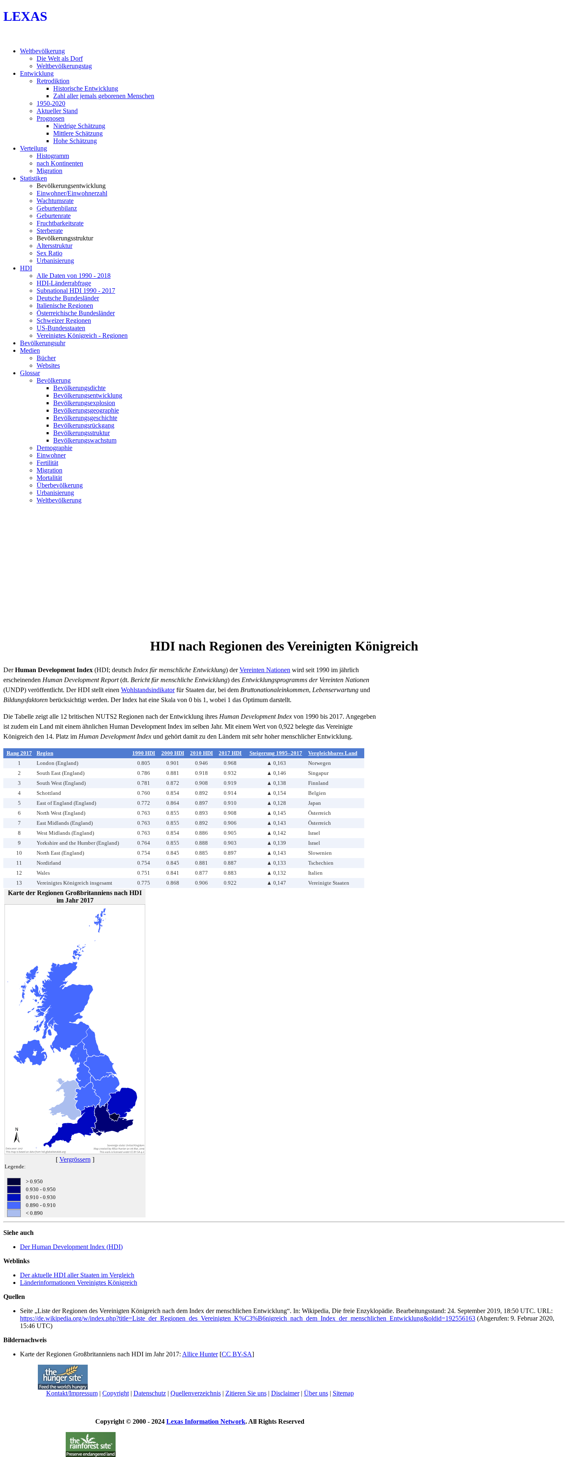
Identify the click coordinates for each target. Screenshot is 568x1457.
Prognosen (50, 118)
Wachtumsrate (55, 200)
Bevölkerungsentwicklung (87, 395)
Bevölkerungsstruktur (81, 432)
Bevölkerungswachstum (84, 440)
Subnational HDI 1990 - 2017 (76, 290)
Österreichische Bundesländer (76, 313)
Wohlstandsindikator (148, 689)
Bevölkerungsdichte (79, 387)
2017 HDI (230, 753)
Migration (49, 170)
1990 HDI (143, 753)
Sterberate (50, 230)
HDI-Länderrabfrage (64, 283)
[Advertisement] (284, 569)
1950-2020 (51, 103)
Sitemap (343, 1393)
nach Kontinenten (60, 163)
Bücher (46, 357)
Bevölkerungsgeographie (86, 410)
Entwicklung (37, 73)
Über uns (316, 1393)
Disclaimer (285, 1393)
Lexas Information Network (205, 1421)
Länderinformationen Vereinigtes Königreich (78, 1282)
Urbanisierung (55, 260)
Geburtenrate (54, 215)
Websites (48, 365)
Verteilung (33, 148)
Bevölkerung (54, 380)
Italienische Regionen (65, 305)
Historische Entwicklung (85, 88)
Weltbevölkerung (42, 50)
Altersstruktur (54, 245)
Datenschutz (149, 1393)
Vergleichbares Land (332, 753)
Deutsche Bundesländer (68, 298)
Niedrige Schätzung (79, 125)
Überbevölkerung (60, 485)
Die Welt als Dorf (60, 58)
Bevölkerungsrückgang (83, 425)
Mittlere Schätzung (78, 133)
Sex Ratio (49, 253)
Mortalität (49, 477)
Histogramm (53, 155)
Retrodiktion (53, 80)
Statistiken (33, 178)
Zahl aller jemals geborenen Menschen (103, 95)
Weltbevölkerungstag (64, 65)
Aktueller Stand (57, 110)
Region (45, 753)
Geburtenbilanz (57, 208)
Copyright (115, 1393)
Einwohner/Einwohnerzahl (72, 193)
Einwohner (51, 455)
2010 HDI (201, 753)
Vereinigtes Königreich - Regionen (82, 335)
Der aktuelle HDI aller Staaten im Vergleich (77, 1275)
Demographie (54, 447)
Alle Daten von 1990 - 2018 (74, 275)
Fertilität (47, 462)
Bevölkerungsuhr (42, 342)
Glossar (30, 372)
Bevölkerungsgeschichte (85, 417)
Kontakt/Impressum (72, 1393)
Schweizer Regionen (64, 320)
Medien (30, 350)
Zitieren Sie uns (246, 1393)
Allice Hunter (200, 1354)
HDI (26, 268)
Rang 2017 (19, 753)
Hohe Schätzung (75, 140)
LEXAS (25, 16)
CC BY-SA (237, 1354)
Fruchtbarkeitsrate (60, 223)
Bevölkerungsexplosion (84, 402)
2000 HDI (172, 753)
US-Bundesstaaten (61, 327)
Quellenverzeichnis (195, 1393)
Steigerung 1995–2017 (275, 753)
